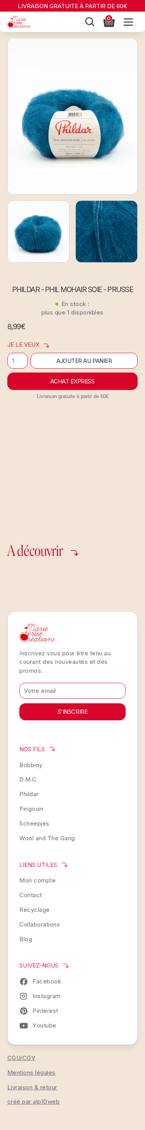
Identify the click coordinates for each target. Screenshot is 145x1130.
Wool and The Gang (47, 838)
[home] (19, 22)
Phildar (29, 794)
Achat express (72, 381)
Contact (30, 895)
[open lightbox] (72, 116)
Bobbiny (31, 765)
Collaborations (39, 924)
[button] (109, 21)
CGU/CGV (21, 1058)
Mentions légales (31, 1072)
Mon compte (37, 880)
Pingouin (31, 808)
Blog (25, 939)
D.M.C (28, 779)
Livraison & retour (32, 1087)
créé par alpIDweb (33, 1101)
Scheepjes (34, 823)
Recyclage (34, 909)
